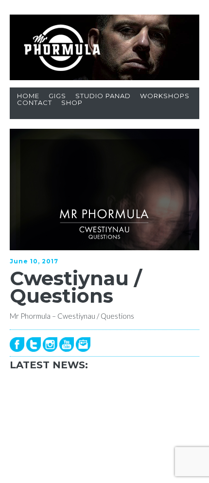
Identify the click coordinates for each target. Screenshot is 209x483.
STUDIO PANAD (103, 96)
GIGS (57, 96)
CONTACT (34, 102)
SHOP (72, 102)
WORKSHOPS (165, 96)
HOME (28, 96)
